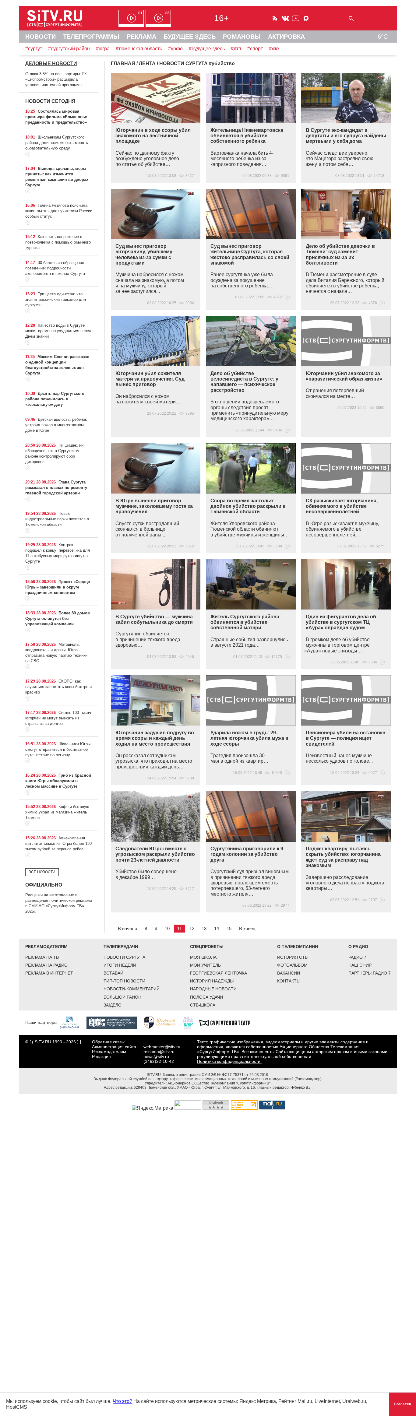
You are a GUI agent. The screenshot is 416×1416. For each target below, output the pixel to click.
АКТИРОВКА (286, 36)
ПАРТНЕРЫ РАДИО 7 (369, 973)
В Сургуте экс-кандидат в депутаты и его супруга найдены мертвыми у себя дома (346, 136)
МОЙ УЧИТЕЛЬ (205, 965)
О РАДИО (358, 946)
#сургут (33, 48)
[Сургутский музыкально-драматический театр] (227, 1022)
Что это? (122, 1401)
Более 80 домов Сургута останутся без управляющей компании (57, 618)
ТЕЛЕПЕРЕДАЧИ (121, 946)
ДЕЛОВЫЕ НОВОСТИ (51, 63)
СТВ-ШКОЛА (202, 1005)
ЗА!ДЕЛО (113, 1005)
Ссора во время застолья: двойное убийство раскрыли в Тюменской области (248, 506)
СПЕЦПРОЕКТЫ (207, 946)
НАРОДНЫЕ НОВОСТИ (213, 988)
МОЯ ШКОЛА (203, 957)
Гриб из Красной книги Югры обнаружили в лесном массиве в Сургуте (58, 781)
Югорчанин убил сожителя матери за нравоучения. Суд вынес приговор (150, 379)
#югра (103, 48)
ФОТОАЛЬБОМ (292, 965)
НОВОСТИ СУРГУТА (124, 957)
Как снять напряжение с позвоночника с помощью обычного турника (58, 242)
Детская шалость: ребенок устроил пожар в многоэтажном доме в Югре (56, 425)
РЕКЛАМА (141, 36)
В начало (127, 928)
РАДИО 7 (357, 957)
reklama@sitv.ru (159, 1051)
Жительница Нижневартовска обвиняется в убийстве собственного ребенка (246, 136)
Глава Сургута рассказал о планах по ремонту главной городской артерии (56, 487)
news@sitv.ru (156, 1056)
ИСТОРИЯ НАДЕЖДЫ (212, 981)
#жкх (274, 48)
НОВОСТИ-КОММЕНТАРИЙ (132, 988)
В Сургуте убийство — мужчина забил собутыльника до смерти (154, 619)
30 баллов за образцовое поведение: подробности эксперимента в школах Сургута (55, 268)
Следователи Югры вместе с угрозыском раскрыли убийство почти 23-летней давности (155, 854)
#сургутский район (69, 48)
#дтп (236, 48)
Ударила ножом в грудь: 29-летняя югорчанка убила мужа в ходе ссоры (249, 738)
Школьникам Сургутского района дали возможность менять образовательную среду (56, 142)
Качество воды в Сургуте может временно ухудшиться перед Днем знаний (58, 331)
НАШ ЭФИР (360, 965)
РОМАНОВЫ (242, 36)
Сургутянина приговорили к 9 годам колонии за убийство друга (246, 854)
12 (191, 928)
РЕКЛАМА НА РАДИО (46, 965)
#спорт (255, 48)
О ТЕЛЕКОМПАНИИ (297, 946)
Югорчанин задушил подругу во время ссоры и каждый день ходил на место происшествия (154, 738)
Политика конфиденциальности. (229, 1061)
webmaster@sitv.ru (161, 1046)
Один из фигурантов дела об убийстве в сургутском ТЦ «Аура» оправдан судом (341, 622)
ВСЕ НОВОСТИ (42, 872)
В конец (247, 928)
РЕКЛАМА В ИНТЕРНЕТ (49, 973)
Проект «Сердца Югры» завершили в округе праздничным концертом (57, 587)
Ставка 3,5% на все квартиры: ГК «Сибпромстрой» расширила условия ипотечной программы (56, 79)
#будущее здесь (207, 48)
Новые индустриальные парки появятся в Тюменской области (57, 519)
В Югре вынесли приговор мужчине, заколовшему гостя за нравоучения (154, 506)
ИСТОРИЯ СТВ (292, 957)
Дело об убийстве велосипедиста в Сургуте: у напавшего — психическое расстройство (244, 382)
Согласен (402, 1404)
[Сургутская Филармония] (72, 1022)
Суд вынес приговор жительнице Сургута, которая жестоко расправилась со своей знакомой (249, 254)
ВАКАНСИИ (288, 973)
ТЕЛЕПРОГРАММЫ (91, 36)
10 (167, 928)
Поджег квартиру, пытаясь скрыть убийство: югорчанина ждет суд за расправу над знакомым (343, 857)
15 (229, 928)
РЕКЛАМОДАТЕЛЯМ (46, 946)
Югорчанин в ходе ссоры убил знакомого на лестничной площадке (153, 136)
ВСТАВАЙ (113, 973)
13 (204, 928)
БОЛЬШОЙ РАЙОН (122, 997)
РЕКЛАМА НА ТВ (42, 957)
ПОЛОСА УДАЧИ (206, 997)
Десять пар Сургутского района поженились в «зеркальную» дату (54, 399)
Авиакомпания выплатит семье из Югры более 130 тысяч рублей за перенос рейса (58, 843)
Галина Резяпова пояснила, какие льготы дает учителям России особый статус (58, 211)
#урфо (175, 48)
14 (216, 928)
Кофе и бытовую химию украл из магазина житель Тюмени (57, 812)
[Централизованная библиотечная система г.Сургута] (114, 1022)
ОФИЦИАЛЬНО (43, 884)
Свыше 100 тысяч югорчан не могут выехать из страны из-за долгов (58, 718)
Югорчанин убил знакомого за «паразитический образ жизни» (344, 376)
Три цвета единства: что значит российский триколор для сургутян (55, 299)
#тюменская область (139, 48)
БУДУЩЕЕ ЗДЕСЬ (190, 36)
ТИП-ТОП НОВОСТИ (124, 981)
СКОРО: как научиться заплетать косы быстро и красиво (58, 686)
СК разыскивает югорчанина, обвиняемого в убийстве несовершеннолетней (342, 506)
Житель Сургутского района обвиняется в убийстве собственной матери (244, 622)
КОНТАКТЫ (288, 981)
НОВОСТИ (40, 36)
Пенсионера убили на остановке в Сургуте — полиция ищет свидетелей (345, 738)
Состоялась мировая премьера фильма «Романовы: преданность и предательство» (56, 117)
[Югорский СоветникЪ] (163, 1022)
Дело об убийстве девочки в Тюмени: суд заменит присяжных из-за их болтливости (340, 254)
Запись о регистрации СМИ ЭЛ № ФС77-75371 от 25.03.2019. (216, 1075)
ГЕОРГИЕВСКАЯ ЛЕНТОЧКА (218, 973)
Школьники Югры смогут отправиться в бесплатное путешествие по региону (57, 749)
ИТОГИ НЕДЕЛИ (120, 965)
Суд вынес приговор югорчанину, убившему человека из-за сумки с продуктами (143, 254)
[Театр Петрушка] (191, 1022)
